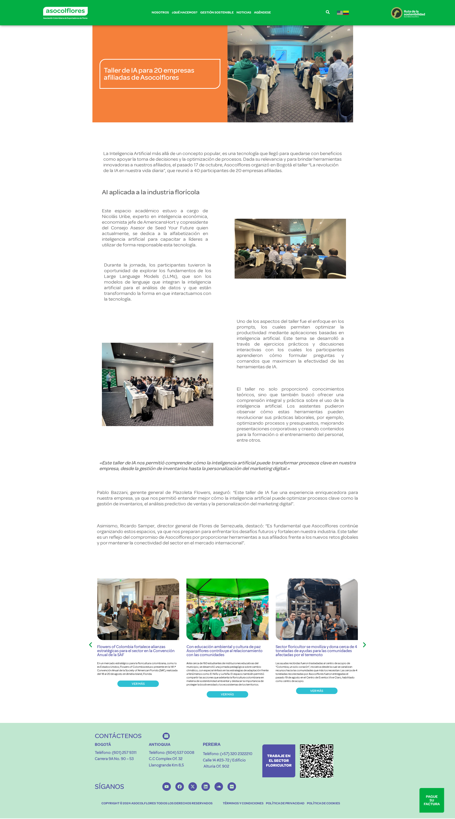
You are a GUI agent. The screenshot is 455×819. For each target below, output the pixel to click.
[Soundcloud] (218, 786)
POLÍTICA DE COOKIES (323, 803)
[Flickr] (232, 786)
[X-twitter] (192, 786)
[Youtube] (166, 786)
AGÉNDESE (262, 12)
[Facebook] (179, 786)
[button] (90, 644)
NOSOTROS (160, 12)
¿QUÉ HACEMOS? (184, 12)
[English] (340, 12)
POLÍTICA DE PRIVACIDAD (285, 803)
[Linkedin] (205, 786)
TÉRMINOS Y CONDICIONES (243, 803)
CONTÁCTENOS (118, 736)
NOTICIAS (244, 12)
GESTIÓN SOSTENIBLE (217, 12)
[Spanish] (346, 12)
